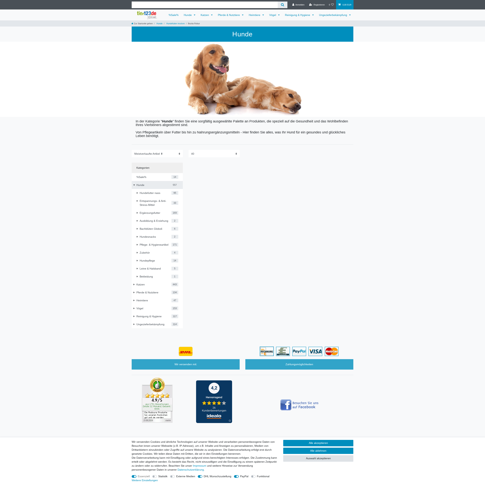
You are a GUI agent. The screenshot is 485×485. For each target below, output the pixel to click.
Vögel (273, 14)
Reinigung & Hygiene (298, 14)
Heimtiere (255, 14)
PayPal (244, 476)
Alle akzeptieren (318, 442)
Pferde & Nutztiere (229, 14)
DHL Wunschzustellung (217, 476)
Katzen (205, 14)
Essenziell (144, 476)
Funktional (263, 476)
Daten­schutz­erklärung (191, 469)
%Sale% (173, 14)
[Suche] (282, 5)
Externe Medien (185, 476)
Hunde (188, 14)
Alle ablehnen (318, 450)
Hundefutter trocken (175, 23)
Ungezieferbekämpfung (333, 14)
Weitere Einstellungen (145, 480)
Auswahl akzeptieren (318, 458)
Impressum (199, 465)
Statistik (162, 476)
